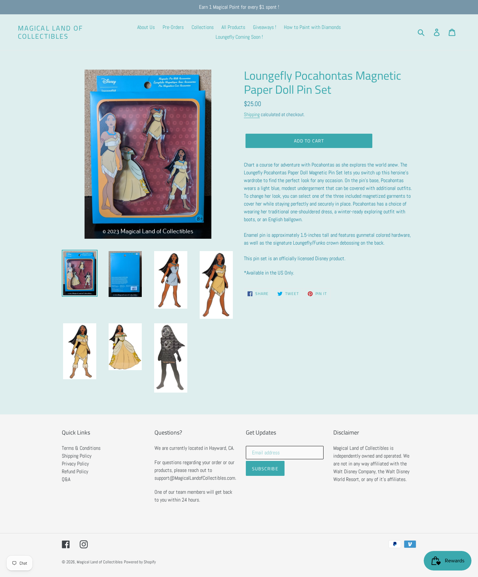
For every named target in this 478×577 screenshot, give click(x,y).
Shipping (252, 114)
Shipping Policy (76, 455)
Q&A (66, 479)
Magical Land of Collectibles (50, 32)
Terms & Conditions (81, 448)
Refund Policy (75, 471)
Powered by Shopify (140, 562)
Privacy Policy (75, 463)
